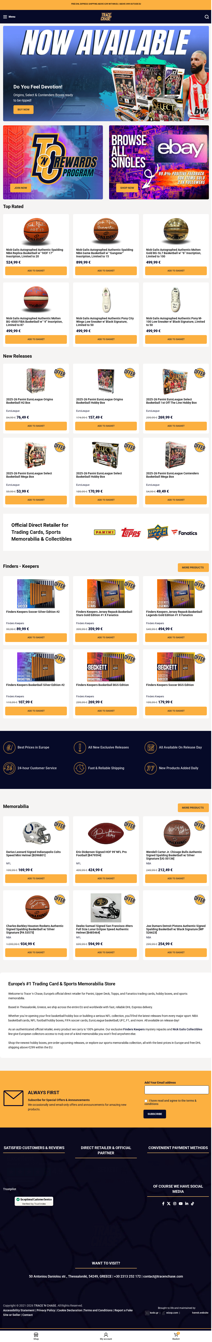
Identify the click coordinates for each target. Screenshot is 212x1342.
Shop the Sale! (104, 716)
